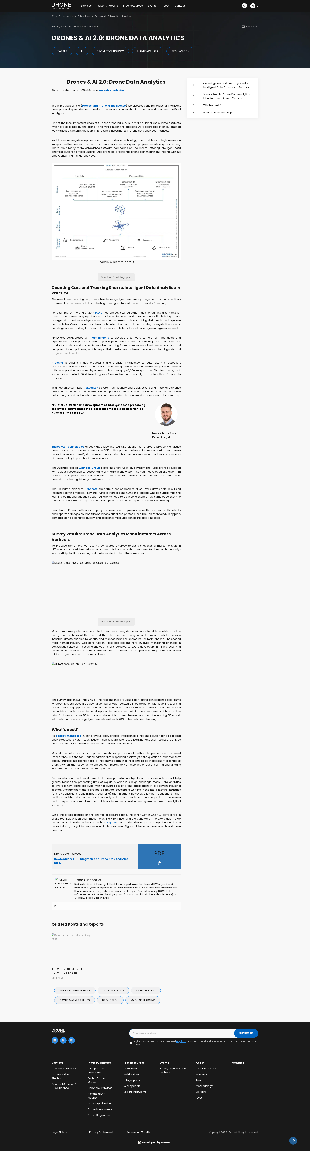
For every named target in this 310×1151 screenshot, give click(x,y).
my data (181, 1041)
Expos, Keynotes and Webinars (173, 1070)
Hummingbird (100, 338)
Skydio (111, 822)
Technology (180, 51)
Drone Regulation (99, 1115)
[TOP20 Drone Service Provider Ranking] (71, 948)
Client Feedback (206, 1068)
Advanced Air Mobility (96, 1095)
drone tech (110, 1000)
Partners (201, 1074)
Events (152, 6)
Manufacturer (147, 51)
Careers (201, 1092)
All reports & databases (96, 1070)
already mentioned (68, 736)
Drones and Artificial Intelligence (104, 106)
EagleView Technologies (68, 447)
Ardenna (57, 363)
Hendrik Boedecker (111, 90)
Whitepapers (132, 1086)
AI (82, 51)
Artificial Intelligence (74, 990)
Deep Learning (146, 990)
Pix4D (99, 313)
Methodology (204, 1086)
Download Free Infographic (116, 277)
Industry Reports (107, 6)
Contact (180, 6)
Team (199, 1080)
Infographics (132, 1080)
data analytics (113, 990)
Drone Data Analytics (67, 854)
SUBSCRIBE (246, 1033)
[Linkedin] (54, 906)
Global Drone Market (96, 1080)
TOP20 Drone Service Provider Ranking (67, 971)
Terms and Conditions (140, 1132)
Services (86, 6)
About (165, 6)
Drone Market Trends (74, 1000)
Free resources (66, 16)
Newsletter (131, 1068)
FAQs (199, 1097)
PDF (159, 853)
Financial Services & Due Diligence (64, 1086)
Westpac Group (89, 468)
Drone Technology (110, 51)
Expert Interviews (135, 1092)
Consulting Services (64, 1068)
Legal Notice (59, 1132)
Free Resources (133, 6)
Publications (84, 16)
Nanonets (91, 489)
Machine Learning (143, 1000)
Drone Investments (100, 1109)
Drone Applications (100, 1103)
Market (62, 51)
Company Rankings (100, 1088)
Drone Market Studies (60, 1076)
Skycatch (92, 388)
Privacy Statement (101, 1132)
